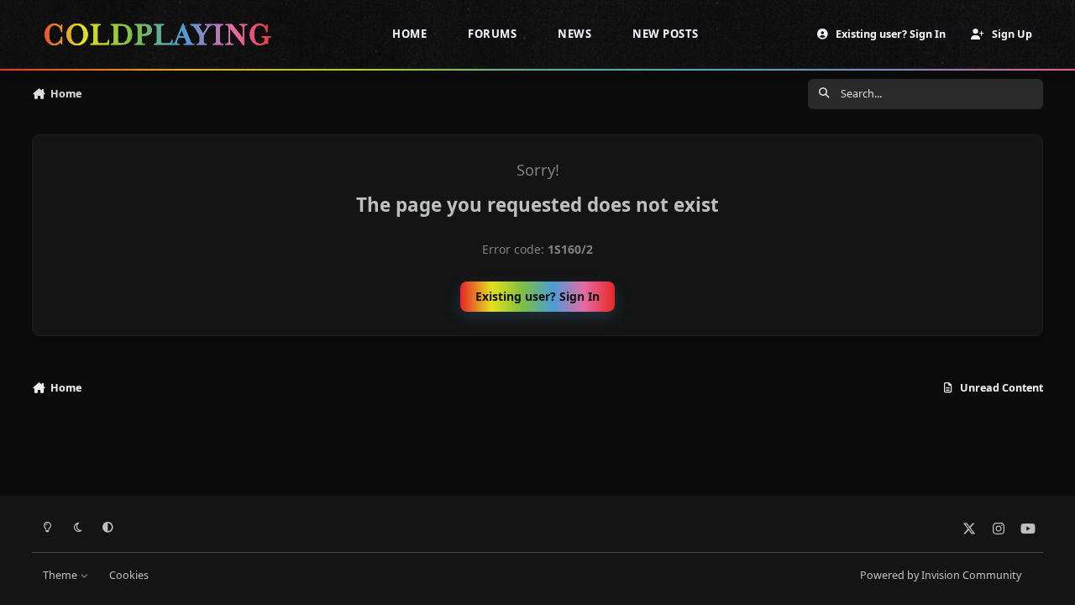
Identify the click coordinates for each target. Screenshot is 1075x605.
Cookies (129, 575)
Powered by (940, 575)
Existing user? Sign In (537, 296)
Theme (61, 575)
